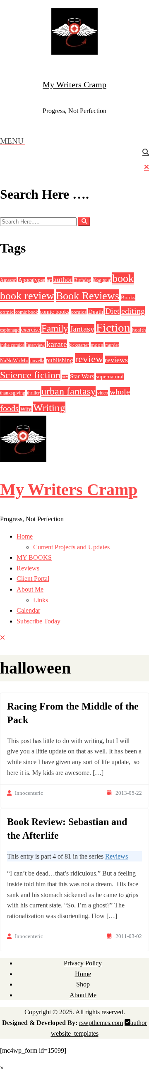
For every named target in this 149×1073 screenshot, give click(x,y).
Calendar (28, 610)
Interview (35, 345)
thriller (33, 393)
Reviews (28, 568)
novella (37, 360)
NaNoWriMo (14, 360)
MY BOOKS (34, 557)
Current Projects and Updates (71, 547)
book (123, 278)
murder (112, 345)
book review (27, 295)
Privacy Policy (83, 963)
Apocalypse (31, 280)
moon (97, 345)
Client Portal (33, 578)
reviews (116, 360)
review (89, 358)
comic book (26, 312)
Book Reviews (87, 295)
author (62, 280)
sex (65, 377)
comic (7, 312)
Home (25, 536)
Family (54, 328)
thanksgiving (12, 393)
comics (79, 312)
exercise (30, 330)
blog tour (102, 280)
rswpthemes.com (101, 1022)
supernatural (110, 376)
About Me (30, 589)
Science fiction (30, 375)
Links (40, 600)
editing (133, 310)
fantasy (82, 328)
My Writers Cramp (74, 84)
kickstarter (79, 345)
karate (56, 344)
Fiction (113, 327)
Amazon (8, 280)
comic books (54, 312)
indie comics (12, 345)
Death (95, 311)
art (49, 280)
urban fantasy (68, 391)
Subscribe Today (38, 621)
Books (128, 297)
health (139, 330)
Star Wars (82, 376)
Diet (112, 310)
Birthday (82, 280)
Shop (83, 984)
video (102, 393)
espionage (9, 330)
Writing (49, 407)
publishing (59, 360)
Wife (25, 409)
